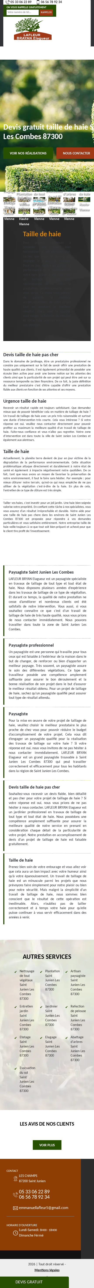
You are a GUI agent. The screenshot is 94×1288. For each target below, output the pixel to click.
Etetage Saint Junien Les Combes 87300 (27, 1046)
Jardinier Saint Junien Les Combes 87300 (52, 1016)
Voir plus (47, 1145)
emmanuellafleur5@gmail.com (43, 1208)
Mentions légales (47, 1270)
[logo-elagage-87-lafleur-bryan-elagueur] (32, 28)
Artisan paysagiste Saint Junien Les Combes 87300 (78, 983)
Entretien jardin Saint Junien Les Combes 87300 (27, 1018)
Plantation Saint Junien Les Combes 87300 (52, 980)
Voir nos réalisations (28, 153)
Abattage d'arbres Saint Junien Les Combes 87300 (78, 1049)
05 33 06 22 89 (20, 2)
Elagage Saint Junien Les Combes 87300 (52, 1046)
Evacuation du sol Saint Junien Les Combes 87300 (27, 1079)
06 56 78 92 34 (51, 2)
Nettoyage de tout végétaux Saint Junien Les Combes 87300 (27, 985)
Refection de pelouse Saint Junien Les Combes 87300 (78, 1018)
